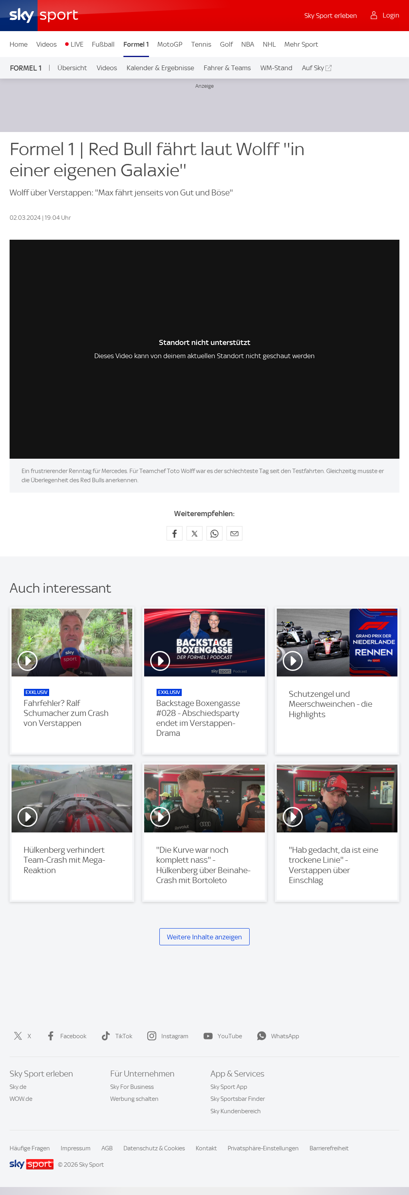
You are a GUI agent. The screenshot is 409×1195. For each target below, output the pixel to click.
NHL (269, 44)
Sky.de (18, 1086)
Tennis (201, 44)
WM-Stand (276, 68)
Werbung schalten (134, 1098)
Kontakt (206, 1148)
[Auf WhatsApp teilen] (214, 533)
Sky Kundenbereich (235, 1111)
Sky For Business (132, 1086)
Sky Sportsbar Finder (237, 1098)
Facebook (73, 1036)
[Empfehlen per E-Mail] (234, 533)
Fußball (103, 44)
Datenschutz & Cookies (154, 1148)
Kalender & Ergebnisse (160, 68)
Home (19, 44)
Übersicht (72, 68)
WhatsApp (285, 1036)
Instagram (175, 1036)
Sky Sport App (228, 1086)
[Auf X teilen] (195, 533)
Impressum (76, 1148)
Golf (226, 44)
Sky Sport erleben (330, 16)
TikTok (123, 1036)
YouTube (230, 1036)
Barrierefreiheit (329, 1148)
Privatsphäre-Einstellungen (263, 1148)
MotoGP (170, 44)
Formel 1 (136, 44)
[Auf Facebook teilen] (175, 533)
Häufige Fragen (30, 1148)
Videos (46, 44)
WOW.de (21, 1098)
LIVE (77, 44)
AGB (107, 1148)
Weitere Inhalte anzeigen (204, 937)
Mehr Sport (301, 44)
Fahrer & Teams (227, 68)
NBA (247, 44)
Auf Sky (313, 68)
